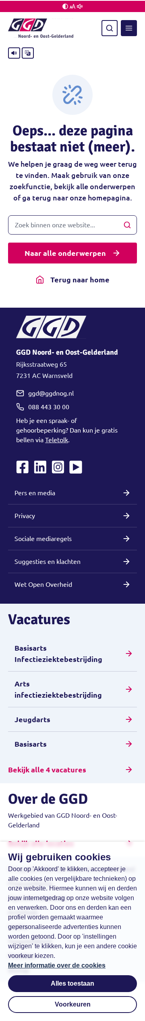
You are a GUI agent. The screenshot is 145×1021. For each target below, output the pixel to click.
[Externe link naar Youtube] (75, 467)
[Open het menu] (129, 28)
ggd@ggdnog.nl (51, 393)
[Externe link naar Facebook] (22, 467)
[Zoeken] (110, 28)
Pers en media (34, 492)
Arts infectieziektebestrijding (58, 689)
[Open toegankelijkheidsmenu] (72, 6)
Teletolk (56, 439)
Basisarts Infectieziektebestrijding (58, 653)
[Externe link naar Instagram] (58, 467)
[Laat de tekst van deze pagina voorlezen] (14, 53)
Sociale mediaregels (43, 538)
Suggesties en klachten (47, 561)
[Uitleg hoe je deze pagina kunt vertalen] (28, 53)
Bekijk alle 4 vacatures (47, 770)
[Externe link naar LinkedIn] (40, 467)
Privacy (24, 515)
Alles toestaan (72, 983)
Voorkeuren (73, 1004)
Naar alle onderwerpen (65, 253)
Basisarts (30, 744)
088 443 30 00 (48, 406)
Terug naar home (80, 280)
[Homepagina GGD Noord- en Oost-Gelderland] (40, 28)
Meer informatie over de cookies (57, 965)
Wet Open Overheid (43, 584)
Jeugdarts (32, 719)
